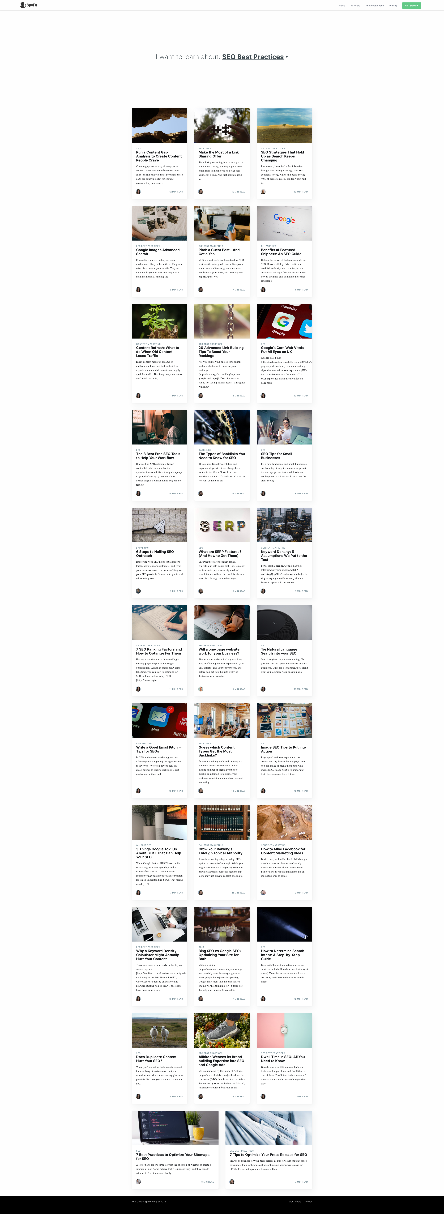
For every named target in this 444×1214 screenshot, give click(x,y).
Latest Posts (294, 1201)
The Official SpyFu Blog (144, 1201)
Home (342, 5)
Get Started (411, 5)
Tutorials (355, 5)
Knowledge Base (375, 5)
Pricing (393, 5)
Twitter (308, 1201)
